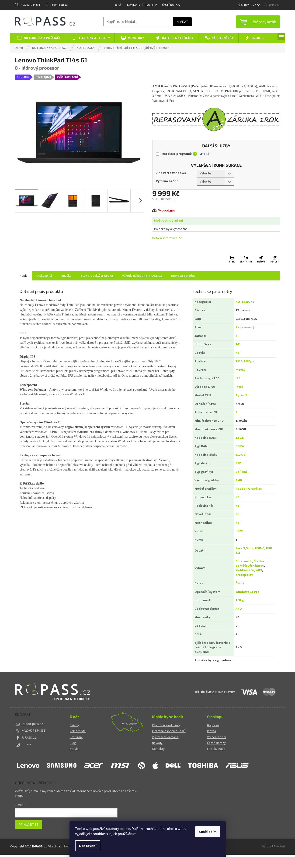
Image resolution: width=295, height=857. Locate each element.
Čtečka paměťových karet (250, 563)
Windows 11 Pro (248, 592)
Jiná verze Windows (171, 173)
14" (238, 344)
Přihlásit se (28, 824)
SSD (238, 463)
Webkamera (245, 570)
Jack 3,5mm (244, 548)
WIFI (259, 570)
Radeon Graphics (249, 488)
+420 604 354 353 (33, 730)
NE (237, 353)
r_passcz (28, 744)
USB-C (259, 548)
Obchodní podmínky (166, 725)
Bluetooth (244, 561)
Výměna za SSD (167, 181)
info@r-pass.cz (32, 724)
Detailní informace (164, 238)
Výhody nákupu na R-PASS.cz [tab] (142, 275)
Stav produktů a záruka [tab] (97, 275)
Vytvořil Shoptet (273, 846)
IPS (238, 378)
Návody (157, 743)
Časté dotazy (171, 5)
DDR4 (239, 446)
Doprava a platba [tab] (183, 275)
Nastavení (87, 845)
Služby (74, 725)
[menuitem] (38, 38)
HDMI (239, 531)
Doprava (213, 725)
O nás (118, 5)
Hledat (182, 22)
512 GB (241, 455)
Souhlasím (208, 831)
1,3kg (240, 600)
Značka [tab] (66, 275)
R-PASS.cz (29, 737)
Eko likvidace (216, 749)
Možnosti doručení (168, 221)
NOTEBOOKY (245, 302)
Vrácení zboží (216, 737)
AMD (239, 480)
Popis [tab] (24, 275)
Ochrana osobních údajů (168, 731)
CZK (254, 5)
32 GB (240, 438)
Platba (211, 731)
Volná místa (78, 731)
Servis (74, 749)
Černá (240, 583)
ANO (239, 608)
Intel (239, 387)
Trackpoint (244, 575)
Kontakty (133, 5)
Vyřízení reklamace (165, 737)
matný (240, 370)
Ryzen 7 (241, 395)
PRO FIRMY (151, 5)
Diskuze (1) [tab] (44, 275)
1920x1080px (245, 361)
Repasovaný (245, 327)
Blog (73, 743)
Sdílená (241, 472)
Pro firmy (76, 737)
